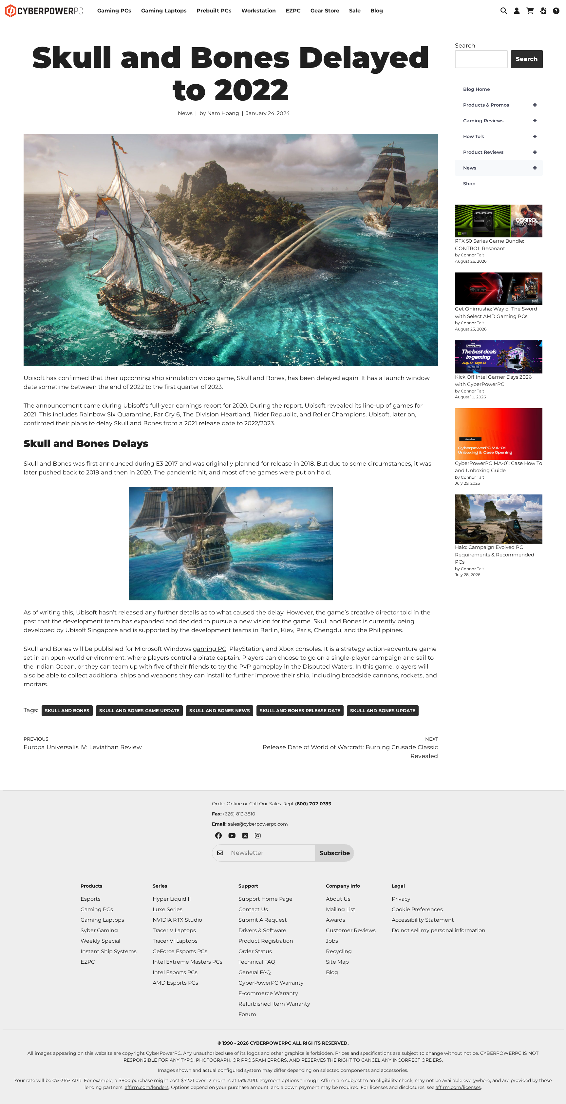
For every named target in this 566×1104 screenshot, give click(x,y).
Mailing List (340, 909)
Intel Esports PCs (175, 972)
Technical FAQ (256, 962)
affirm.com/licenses (458, 1087)
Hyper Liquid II (172, 899)
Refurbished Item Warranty (274, 1004)
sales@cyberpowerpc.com (258, 824)
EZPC (293, 11)
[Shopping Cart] (530, 11)
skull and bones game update (139, 710)
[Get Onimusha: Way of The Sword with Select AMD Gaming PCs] (499, 289)
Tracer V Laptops (174, 930)
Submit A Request (262, 920)
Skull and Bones (67, 710)
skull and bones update (382, 710)
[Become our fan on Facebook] (218, 837)
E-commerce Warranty (268, 993)
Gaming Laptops (164, 11)
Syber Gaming (99, 930)
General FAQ (254, 972)
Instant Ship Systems (109, 951)
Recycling (339, 951)
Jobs (332, 941)
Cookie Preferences (417, 909)
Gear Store (325, 11)
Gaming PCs (114, 11)
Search (465, 45)
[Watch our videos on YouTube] (232, 837)
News (185, 113)
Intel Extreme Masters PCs (187, 962)
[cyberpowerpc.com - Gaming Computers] (44, 11)
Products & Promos (500, 105)
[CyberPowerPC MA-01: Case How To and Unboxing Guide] (499, 433)
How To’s (500, 136)
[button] (503, 11)
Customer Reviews (351, 930)
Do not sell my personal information (438, 930)
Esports (91, 899)
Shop (469, 184)
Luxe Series (167, 909)
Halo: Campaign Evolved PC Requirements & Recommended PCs (494, 554)
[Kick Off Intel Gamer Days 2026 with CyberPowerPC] (499, 356)
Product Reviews (500, 152)
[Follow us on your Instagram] (258, 837)
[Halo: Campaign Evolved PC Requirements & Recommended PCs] (499, 519)
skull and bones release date (300, 710)
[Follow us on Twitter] (245, 837)
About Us (338, 899)
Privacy (401, 899)
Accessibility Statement (423, 920)
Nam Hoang (223, 113)
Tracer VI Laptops (175, 941)
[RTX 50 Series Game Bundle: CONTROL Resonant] (499, 221)
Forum (247, 1014)
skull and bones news (219, 710)
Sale (355, 11)
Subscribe (335, 853)
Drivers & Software (262, 930)
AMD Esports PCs (175, 983)
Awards (335, 920)
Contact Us (253, 909)
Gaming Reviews (500, 121)
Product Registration (265, 941)
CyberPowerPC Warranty (271, 983)
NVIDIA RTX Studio (177, 920)
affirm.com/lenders (147, 1087)
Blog (376, 11)
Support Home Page (265, 899)
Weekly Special (100, 941)
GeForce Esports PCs (180, 951)
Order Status (255, 951)
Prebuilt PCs (214, 11)
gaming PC (209, 648)
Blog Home (476, 89)
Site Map (337, 962)
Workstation (258, 11)
